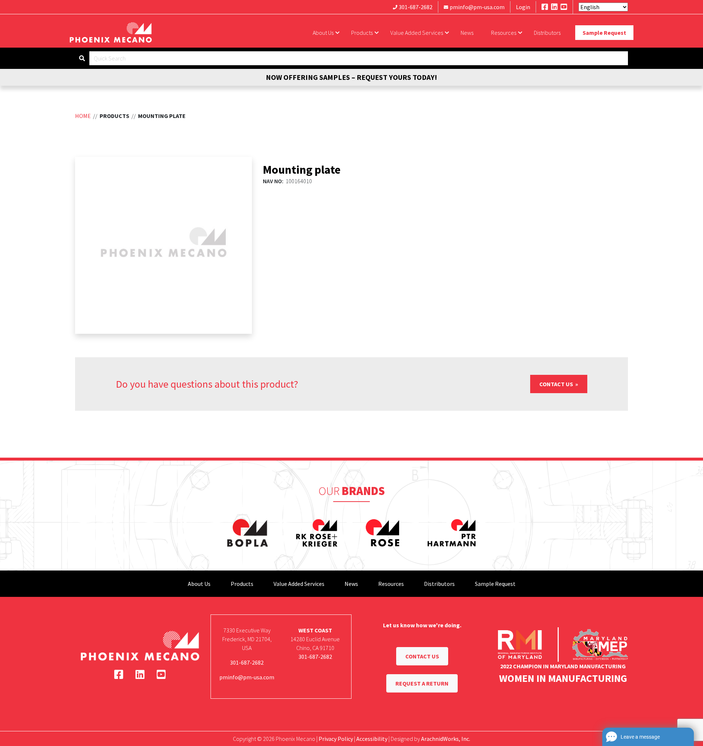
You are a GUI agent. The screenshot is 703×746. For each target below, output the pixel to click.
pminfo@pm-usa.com (477, 7)
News (467, 32)
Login (523, 7)
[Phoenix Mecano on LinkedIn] (554, 6)
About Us (323, 32)
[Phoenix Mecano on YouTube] (564, 6)
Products (362, 32)
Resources (503, 32)
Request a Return (422, 683)
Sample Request (604, 32)
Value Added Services (416, 32)
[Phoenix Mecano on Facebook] (545, 6)
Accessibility (371, 738)
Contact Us (556, 384)
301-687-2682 (415, 7)
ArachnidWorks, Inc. (445, 738)
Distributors (547, 32)
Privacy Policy (336, 738)
